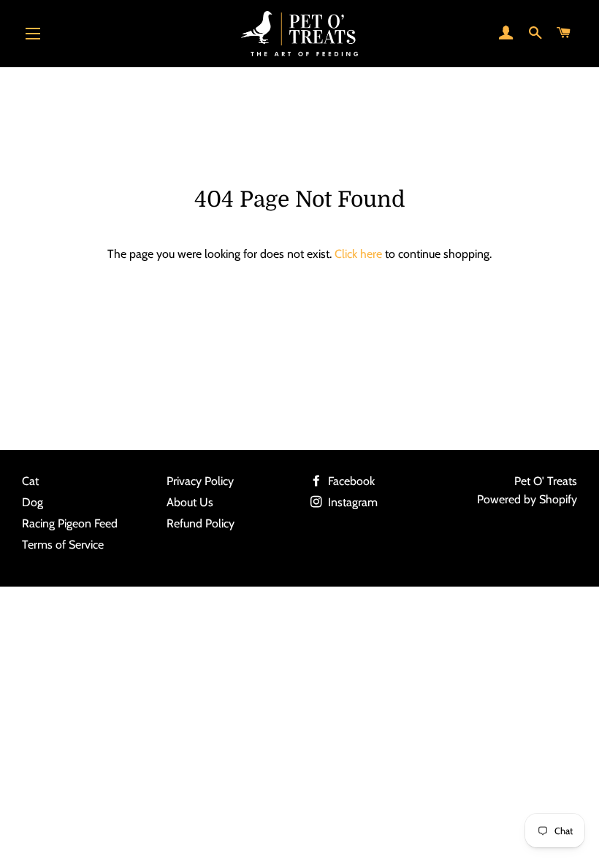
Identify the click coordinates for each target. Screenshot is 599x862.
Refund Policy (200, 523)
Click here (358, 254)
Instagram (351, 502)
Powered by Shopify (527, 499)
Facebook (350, 481)
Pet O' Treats (545, 481)
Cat (30, 481)
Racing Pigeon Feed (70, 523)
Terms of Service (63, 545)
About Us (190, 502)
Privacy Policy (200, 481)
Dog (32, 502)
